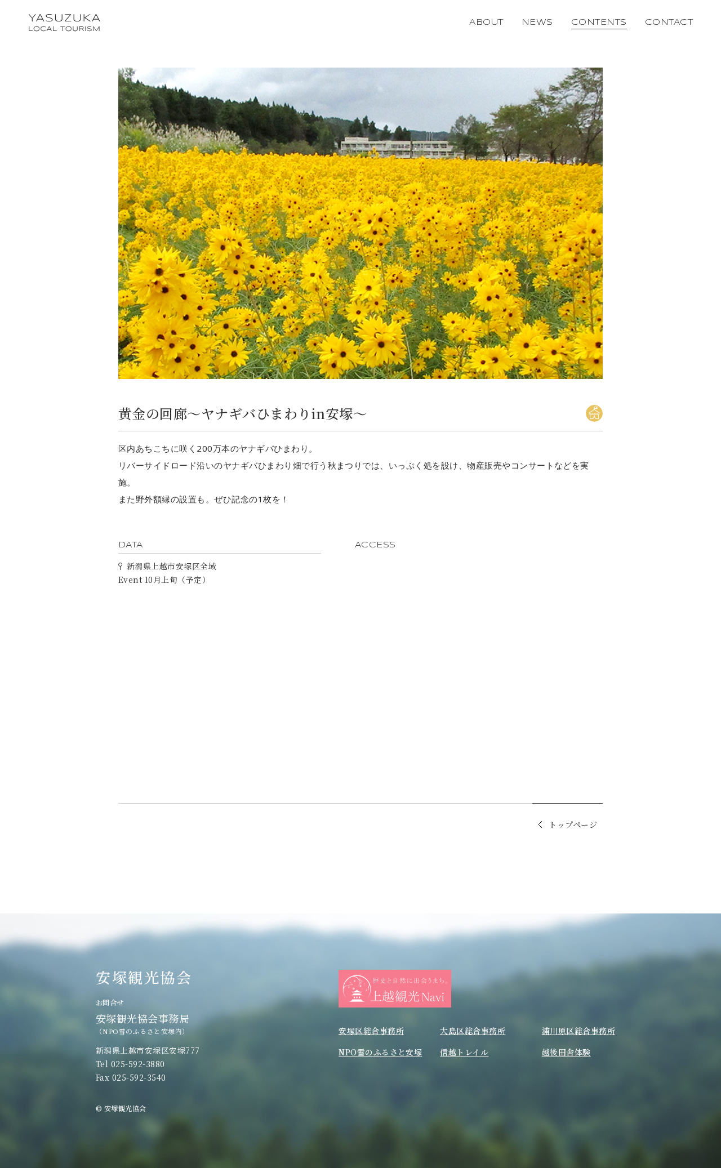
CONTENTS (599, 22)
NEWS (537, 22)
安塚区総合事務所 (371, 1031)
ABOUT (486, 22)
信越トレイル (464, 1052)
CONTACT (669, 22)
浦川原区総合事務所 (578, 1031)
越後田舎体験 (566, 1052)
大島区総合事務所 (472, 1031)
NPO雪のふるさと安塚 (380, 1052)
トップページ (573, 823)
